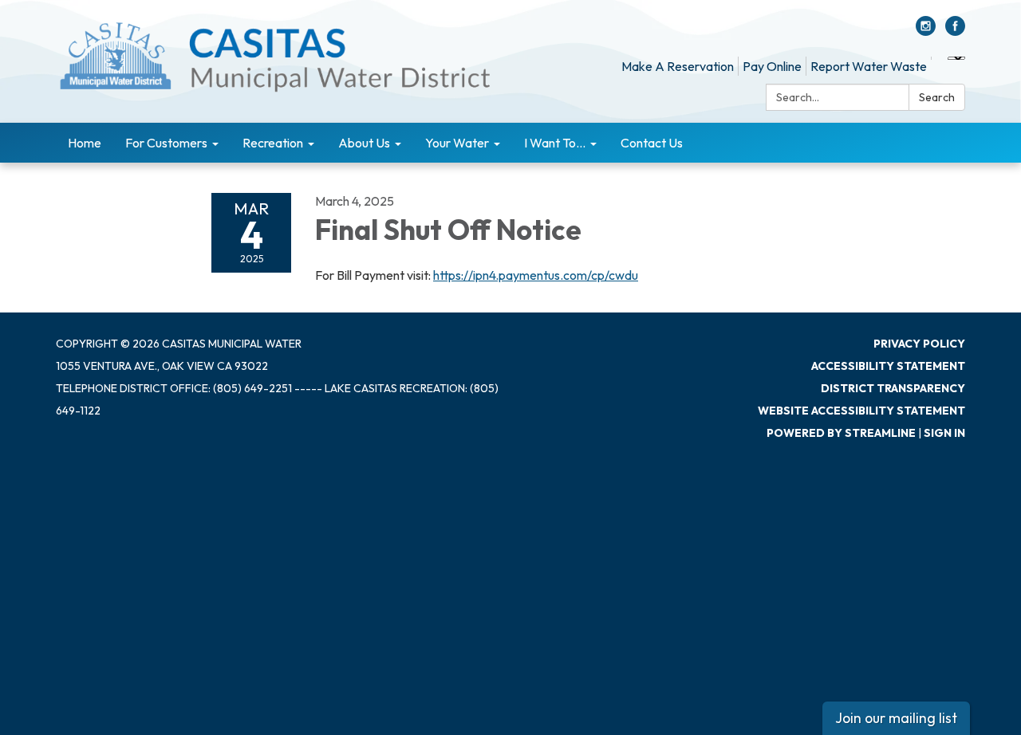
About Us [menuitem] (364, 143)
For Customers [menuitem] (166, 143)
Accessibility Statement (888, 366)
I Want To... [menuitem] (554, 143)
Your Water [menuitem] (457, 143)
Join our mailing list (896, 718)
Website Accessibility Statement (861, 410)
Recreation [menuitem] (272, 143)
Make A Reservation (677, 66)
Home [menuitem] (84, 143)
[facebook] (955, 31)
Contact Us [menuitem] (652, 143)
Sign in (944, 433)
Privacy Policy (919, 343)
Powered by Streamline (841, 433)
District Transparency (893, 388)
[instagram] (926, 31)
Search (937, 97)
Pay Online (772, 66)
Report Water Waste (868, 66)
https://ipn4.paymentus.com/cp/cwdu (535, 275)
